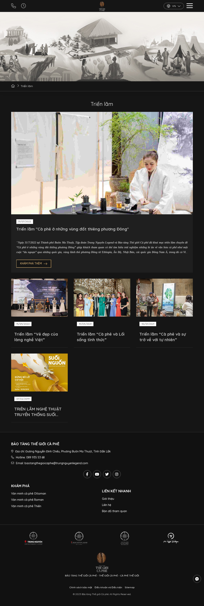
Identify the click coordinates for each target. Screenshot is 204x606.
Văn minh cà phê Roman (27, 500)
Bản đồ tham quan (114, 511)
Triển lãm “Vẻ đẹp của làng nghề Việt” (36, 337)
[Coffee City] (125, 538)
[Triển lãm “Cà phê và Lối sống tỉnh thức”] (102, 298)
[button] (189, 6)
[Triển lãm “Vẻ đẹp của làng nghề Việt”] (39, 298)
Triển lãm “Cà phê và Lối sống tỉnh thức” (101, 337)
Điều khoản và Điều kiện (108, 587)
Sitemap (130, 587)
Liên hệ (106, 505)
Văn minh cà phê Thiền (26, 506)
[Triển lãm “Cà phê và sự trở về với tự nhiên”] (164, 298)
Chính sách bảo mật (80, 587)
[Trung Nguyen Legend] (79, 538)
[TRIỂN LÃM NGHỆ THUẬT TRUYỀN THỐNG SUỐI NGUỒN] (39, 372)
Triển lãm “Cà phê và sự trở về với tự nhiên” (162, 337)
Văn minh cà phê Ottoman (28, 493)
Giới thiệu (108, 499)
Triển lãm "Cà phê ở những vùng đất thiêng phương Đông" (72, 229)
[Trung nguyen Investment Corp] (33, 538)
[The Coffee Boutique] (171, 538)
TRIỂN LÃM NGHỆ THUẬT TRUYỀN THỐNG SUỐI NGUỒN (38, 411)
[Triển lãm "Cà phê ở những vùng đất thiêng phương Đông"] (102, 163)
